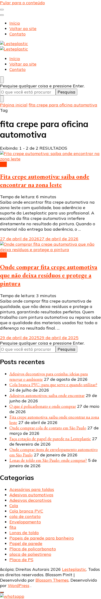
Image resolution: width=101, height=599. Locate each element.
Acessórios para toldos (31, 489)
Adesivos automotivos (31, 495)
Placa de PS (21, 559)
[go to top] (2, 592)
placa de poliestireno (30, 554)
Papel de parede (25, 543)
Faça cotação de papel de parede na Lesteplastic (50, 438)
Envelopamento (25, 522)
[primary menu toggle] (2, 9)
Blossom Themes (52, 580)
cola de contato (25, 516)
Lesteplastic (74, 569)
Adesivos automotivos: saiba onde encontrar (47, 395)
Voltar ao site (22, 28)
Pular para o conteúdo (22, 2)
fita (3, 164)
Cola (13, 505)
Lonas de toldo (24, 532)
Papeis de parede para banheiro (41, 538)
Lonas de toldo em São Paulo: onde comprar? (48, 460)
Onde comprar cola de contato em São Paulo (47, 428)
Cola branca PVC (26, 511)
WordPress (18, 585)
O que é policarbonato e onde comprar (42, 406)
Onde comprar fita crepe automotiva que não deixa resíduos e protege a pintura (48, 275)
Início (14, 23)
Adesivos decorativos (30, 500)
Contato (17, 34)
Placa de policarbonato (32, 549)
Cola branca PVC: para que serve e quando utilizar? (53, 384)
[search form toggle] (2, 79)
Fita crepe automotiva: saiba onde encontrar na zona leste (44, 180)
